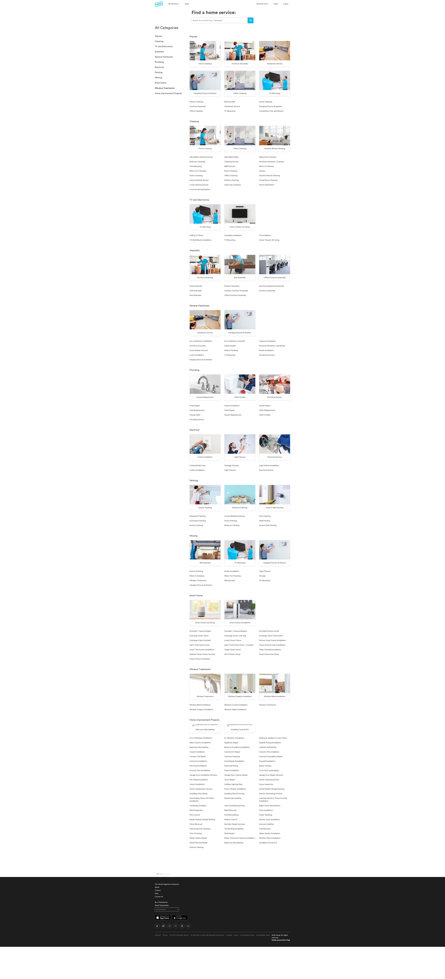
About (157, 887)
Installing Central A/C (268, 842)
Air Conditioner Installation (201, 341)
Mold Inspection (196, 810)
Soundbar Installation (233, 235)
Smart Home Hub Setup (269, 654)
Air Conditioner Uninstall (234, 341)
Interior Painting (196, 102)
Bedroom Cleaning (197, 161)
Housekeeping (196, 166)
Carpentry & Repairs (267, 341)
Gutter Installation (197, 784)
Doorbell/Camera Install (269, 631)
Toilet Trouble (264, 415)
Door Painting (265, 516)
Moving (158, 77)
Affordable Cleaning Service (201, 157)
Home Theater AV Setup (269, 240)
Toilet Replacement (267, 410)
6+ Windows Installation (234, 738)
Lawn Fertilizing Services (234, 805)
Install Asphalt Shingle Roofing (271, 789)
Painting (158, 72)
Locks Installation (197, 355)
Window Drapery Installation (201, 709)
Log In (285, 4)
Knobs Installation (266, 350)
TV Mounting (229, 111)
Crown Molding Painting (234, 516)
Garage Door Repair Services (271, 775)
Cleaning (159, 41)
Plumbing (159, 62)
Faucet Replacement (232, 415)
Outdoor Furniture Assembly (236, 290)
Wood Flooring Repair (199, 842)
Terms (236, 935)
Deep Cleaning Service (199, 180)
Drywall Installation (267, 761)
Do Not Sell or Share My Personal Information (207, 935)
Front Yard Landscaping (269, 770)
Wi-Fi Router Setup (232, 654)
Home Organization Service (201, 789)
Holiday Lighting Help (233, 784)
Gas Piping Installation (199, 779)
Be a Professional (161, 902)
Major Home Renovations (269, 805)
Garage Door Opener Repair (236, 775)
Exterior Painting (196, 847)
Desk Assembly (196, 286)
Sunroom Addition (266, 824)
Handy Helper (230, 346)
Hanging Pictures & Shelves (270, 106)
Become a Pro (262, 4)
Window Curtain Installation (236, 705)
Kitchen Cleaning (231, 180)
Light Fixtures (230, 470)
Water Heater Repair (198, 838)
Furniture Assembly (198, 106)
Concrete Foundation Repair (271, 756)
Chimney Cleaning (232, 756)
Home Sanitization (266, 185)
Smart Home (160, 82)
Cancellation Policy (247, 935)
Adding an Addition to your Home (273, 738)
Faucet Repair (264, 405)
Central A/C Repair (232, 752)
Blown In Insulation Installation (237, 747)
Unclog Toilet (195, 415)
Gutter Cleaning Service (269, 779)
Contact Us (159, 897)
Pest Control (195, 815)
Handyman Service (232, 106)
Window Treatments (165, 88)
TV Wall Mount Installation (201, 240)
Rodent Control (230, 819)
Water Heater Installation (269, 833)
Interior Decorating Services (270, 793)
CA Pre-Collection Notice (179, 935)
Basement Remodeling (199, 747)
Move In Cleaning (266, 166)
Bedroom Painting (231, 525)
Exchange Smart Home (199, 635)
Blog (187, 4)
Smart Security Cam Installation (272, 645)
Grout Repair (229, 779)
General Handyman (164, 56)
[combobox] (220, 20)
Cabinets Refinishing (267, 747)
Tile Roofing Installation (234, 829)
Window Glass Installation (269, 838)
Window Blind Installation (200, 705)
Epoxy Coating (265, 766)
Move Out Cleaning (198, 171)
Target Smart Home (232, 649)
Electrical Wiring (231, 766)
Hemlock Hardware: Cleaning (271, 161)
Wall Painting (264, 520)
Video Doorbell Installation (270, 649)
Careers (158, 890)
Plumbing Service (197, 419)
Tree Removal (264, 829)
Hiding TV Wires (196, 235)
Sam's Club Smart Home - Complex (238, 645)
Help (276, 4)
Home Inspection (266, 784)
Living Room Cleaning (268, 180)
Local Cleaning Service (199, 185)
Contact (158, 935)
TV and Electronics (164, 46)
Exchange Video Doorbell (200, 640)
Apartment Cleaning (267, 157)
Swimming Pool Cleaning (200, 829)
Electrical (159, 67)
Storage (262, 576)
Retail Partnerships (162, 905)
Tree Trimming (196, 833)
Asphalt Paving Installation (270, 742)
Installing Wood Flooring (234, 793)
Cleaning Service (231, 161)
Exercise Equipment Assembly (271, 286)
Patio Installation (266, 810)
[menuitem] (174, 3)
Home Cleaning (265, 102)
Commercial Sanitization (200, 189)
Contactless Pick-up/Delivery (271, 111)
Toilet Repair (229, 410)
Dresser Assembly (231, 286)
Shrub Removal (196, 824)
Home (161, 874)
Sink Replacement (197, 410)
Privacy (165, 935)
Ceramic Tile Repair (198, 756)
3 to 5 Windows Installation (201, 738)
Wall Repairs (229, 833)
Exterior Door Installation (200, 770)
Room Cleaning (230, 171)
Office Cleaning (196, 111)
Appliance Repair (231, 742)
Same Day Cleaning (232, 185)
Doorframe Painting (198, 520)
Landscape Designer (198, 805)
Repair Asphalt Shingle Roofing (202, 819)
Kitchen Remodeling (232, 798)
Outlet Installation (197, 470)
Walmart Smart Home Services (202, 654)
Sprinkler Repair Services (234, 824)
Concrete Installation (198, 761)
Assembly (159, 51)
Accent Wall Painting (268, 525)
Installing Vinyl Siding (198, 793)
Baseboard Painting (198, 516)
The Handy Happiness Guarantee (167, 884)
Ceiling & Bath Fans (197, 465)
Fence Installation (231, 770)
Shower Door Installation (269, 819)
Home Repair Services (199, 350)
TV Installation (265, 235)
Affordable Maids (231, 157)
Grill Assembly (196, 290)
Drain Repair (195, 405)
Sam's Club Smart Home (200, 645)
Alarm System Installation (200, 742)
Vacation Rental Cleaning (269, 175)
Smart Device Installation (200, 659)
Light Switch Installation (269, 465)
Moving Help (229, 102)
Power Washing (265, 815)
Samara (262, 171)
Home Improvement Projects (168, 93)
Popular (158, 36)
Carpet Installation (197, 752)
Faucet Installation (231, 405)
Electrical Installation (198, 766)
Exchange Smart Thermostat (271, 635)
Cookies (229, 935)
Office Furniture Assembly (235, 295)
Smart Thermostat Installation (202, 649)
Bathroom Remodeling (233, 842)
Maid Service (229, 166)
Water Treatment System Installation (239, 838)
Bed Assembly (195, 295)
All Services (173, 4)
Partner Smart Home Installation (272, 640)
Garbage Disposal (231, 465)
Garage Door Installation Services (203, 775)
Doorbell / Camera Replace (235, 631)
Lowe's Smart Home (232, 640)
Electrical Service (266, 470)
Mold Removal (230, 810)
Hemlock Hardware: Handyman (272, 346)
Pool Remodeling (231, 815)
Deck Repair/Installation (234, 761)
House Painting (230, 520)
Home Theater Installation (235, 789)
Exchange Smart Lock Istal (235, 635)
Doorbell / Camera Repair (200, 631)
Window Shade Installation (235, 709)
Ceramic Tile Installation (269, 752)
